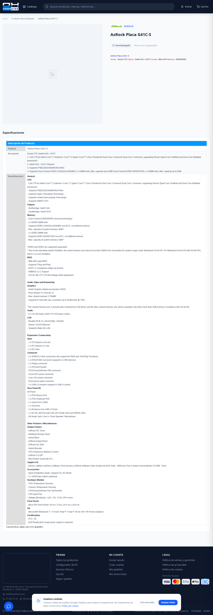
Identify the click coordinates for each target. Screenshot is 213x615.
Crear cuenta (116, 564)
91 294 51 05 (12, 599)
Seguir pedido (64, 578)
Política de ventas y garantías (178, 560)
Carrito (60, 574)
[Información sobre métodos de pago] (186, 581)
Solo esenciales (147, 602)
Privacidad (196, 611)
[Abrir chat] (8, 606)
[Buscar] (46, 7)
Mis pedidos (116, 569)
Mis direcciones (118, 574)
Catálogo (32, 6)
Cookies (206, 611)
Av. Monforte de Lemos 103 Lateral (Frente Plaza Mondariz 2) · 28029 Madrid (25, 588)
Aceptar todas (168, 602)
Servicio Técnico (65, 569)
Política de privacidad (174, 564)
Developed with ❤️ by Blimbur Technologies (92, 611)
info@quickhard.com (15, 594)
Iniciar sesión (116, 560)
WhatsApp (27, 599)
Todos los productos (67, 560)
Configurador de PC (67, 564)
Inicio (5, 18)
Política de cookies (172, 569)
